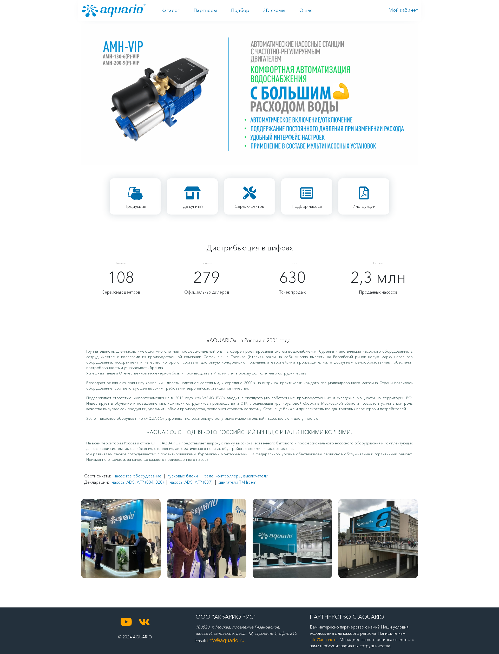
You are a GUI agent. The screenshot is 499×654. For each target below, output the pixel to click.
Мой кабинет (403, 10)
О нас (305, 10)
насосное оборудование (137, 475)
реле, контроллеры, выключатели (236, 475)
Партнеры (205, 10)
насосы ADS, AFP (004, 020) (138, 482)
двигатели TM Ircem (237, 482)
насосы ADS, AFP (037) (191, 482)
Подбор (240, 10)
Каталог (170, 10)
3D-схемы (274, 10)
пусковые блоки (182, 475)
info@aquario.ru (226, 640)
